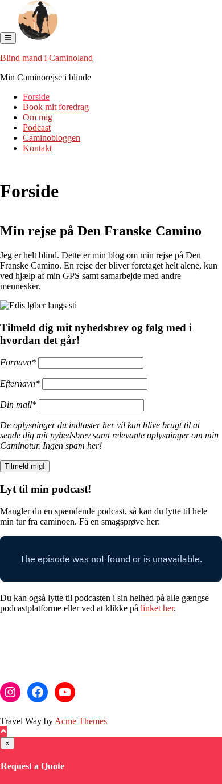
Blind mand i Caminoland (46, 58)
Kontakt (37, 148)
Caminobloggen (51, 138)
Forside (36, 96)
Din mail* (18, 404)
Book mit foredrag (56, 107)
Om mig (37, 117)
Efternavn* (20, 383)
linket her (157, 608)
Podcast (37, 127)
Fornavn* (18, 362)
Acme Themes (81, 721)
